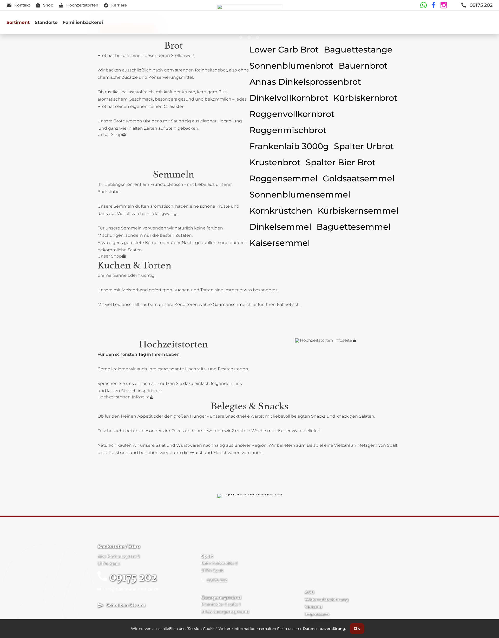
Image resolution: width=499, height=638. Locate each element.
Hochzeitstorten (82, 5)
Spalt (207, 556)
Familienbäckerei (83, 22)
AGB (309, 592)
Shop (48, 5)
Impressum (317, 613)
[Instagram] (443, 5)
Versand (313, 606)
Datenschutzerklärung (324, 628)
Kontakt (22, 5)
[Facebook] (432, 5)
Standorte (46, 22)
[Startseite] (249, 22)
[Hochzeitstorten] (297, 340)
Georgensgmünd (221, 597)
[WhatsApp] (423, 5)
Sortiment (18, 22)
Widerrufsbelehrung (326, 599)
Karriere (119, 5)
